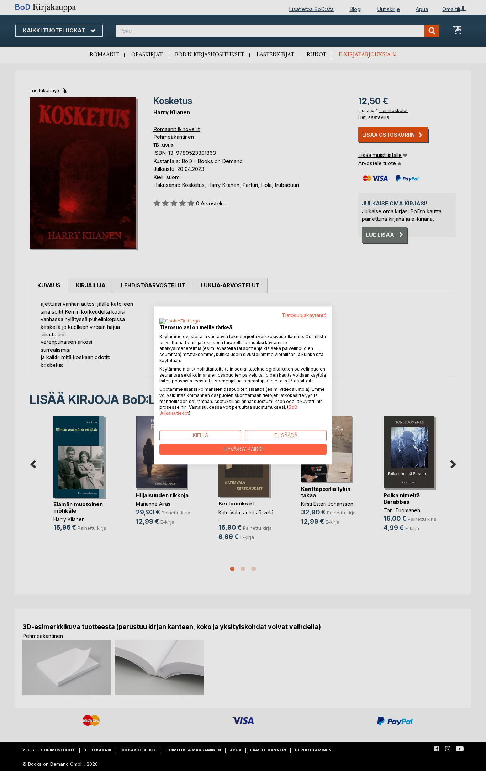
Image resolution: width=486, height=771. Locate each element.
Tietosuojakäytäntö (304, 315)
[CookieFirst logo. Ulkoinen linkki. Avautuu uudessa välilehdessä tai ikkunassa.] (179, 321)
